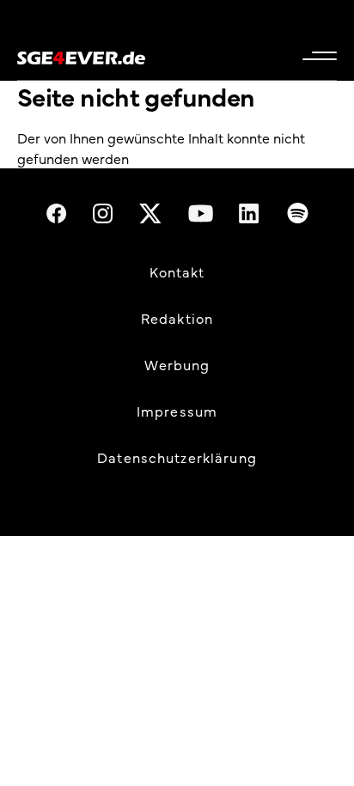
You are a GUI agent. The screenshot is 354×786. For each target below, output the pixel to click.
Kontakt (177, 271)
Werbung (177, 364)
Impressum (177, 410)
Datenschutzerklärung (177, 457)
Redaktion (177, 317)
